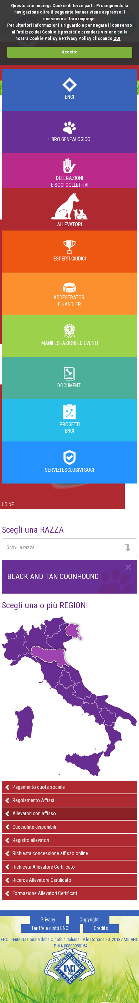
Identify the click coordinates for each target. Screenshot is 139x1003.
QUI (116, 38)
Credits (101, 928)
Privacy (48, 919)
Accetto (69, 52)
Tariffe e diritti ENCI (50, 928)
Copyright (89, 919)
